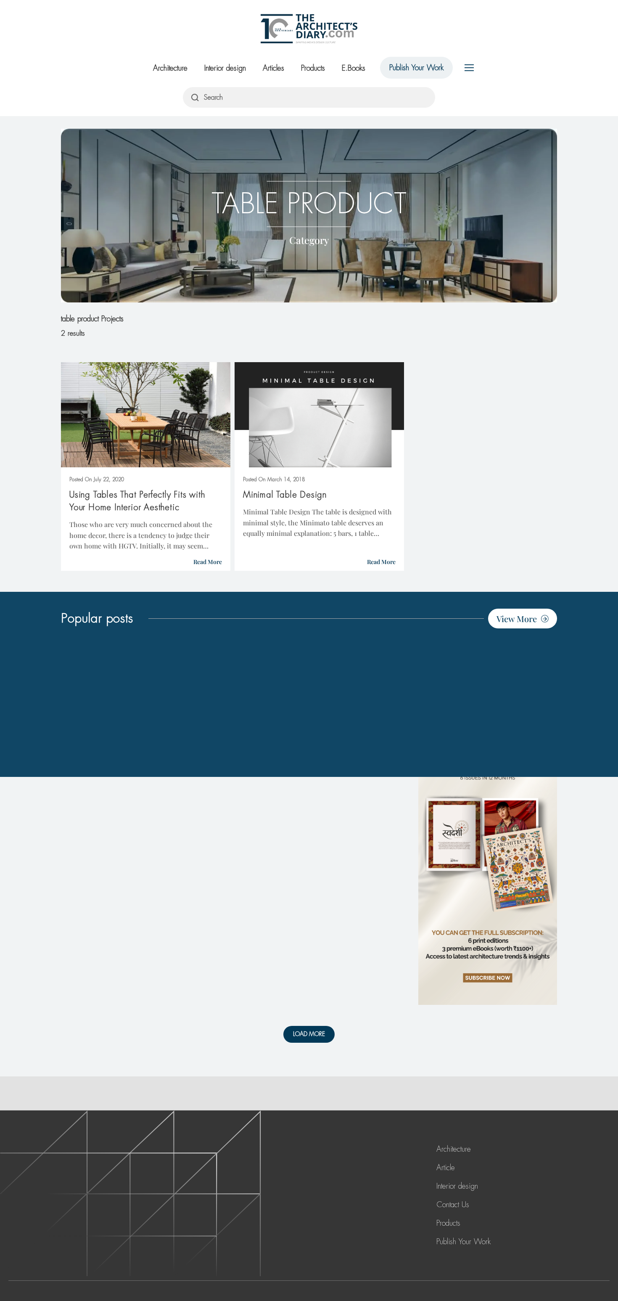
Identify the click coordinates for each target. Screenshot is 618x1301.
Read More (207, 562)
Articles (273, 68)
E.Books (353, 68)
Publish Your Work (416, 67)
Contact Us (452, 1204)
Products (313, 68)
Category (309, 239)
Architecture (170, 68)
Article (445, 1167)
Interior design (225, 68)
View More (517, 618)
